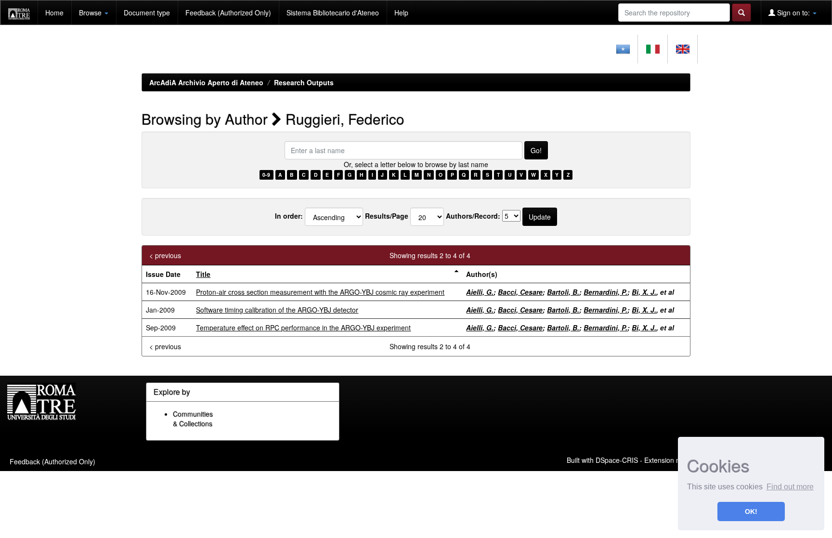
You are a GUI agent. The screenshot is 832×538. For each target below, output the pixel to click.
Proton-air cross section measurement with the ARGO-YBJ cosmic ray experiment (320, 292)
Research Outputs (304, 82)
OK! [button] (751, 511)
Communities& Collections (193, 418)
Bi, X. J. (644, 292)
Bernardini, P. (605, 292)
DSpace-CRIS (617, 459)
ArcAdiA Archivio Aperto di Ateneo (206, 82)
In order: (289, 216)
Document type (147, 12)
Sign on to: (793, 12)
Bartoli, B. (563, 292)
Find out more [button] (790, 487)
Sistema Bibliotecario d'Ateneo (332, 12)
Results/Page (386, 216)
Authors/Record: (473, 216)
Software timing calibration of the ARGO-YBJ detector (277, 310)
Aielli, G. (480, 292)
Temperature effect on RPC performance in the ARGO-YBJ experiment (303, 327)
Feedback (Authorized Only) (228, 12)
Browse (91, 12)
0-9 (266, 174)
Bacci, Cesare (520, 292)
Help (401, 12)
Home (54, 12)
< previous (165, 255)
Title (203, 274)
